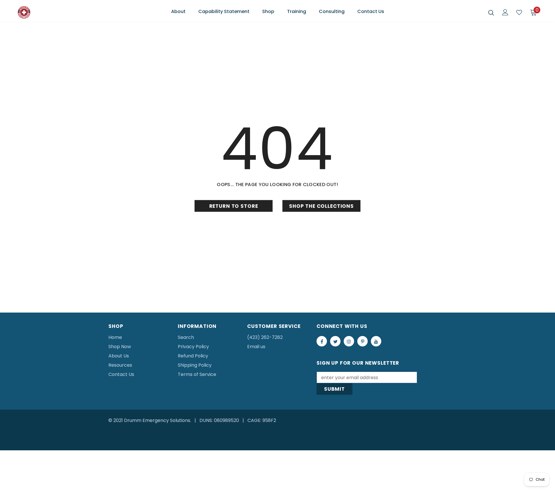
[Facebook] (322, 341)
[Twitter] (335, 341)
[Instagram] (349, 341)
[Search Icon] (491, 12)
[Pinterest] (362, 341)
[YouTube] (376, 341)
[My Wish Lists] (519, 12)
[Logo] (52, 12)
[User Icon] (505, 12)
